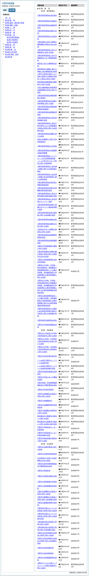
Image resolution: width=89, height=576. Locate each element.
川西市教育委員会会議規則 (47, 21)
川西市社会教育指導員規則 (47, 454)
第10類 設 (10, 49)
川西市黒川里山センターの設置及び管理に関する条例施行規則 (47, 516)
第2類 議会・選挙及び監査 (14, 23)
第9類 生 (10, 47)
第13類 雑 (8, 57)
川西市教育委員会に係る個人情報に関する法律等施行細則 (47, 168)
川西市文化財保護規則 (45, 553)
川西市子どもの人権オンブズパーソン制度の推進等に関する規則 (47, 565)
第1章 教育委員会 (13, 37)
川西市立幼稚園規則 (44, 401)
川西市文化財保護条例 (45, 548)
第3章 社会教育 (12, 42)
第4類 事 (10, 28)
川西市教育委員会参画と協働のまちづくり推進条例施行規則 (47, 207)
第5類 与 (10, 30)
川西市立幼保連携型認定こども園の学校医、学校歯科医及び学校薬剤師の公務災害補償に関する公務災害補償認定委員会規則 (47, 300)
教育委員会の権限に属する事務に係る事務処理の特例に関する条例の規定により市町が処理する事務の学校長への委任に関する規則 (47, 74)
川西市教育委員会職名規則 (47, 219)
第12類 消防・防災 (12, 54)
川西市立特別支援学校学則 (47, 356)
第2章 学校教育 (12, 40)
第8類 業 (10, 45)
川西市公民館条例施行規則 (47, 476)
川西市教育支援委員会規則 (47, 320)
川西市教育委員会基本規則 (47, 15)
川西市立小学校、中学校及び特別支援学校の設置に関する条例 (47, 341)
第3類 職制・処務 (11, 25)
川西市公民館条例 (43, 470)
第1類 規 (10, 20)
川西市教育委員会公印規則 (47, 146)
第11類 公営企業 (11, 52)
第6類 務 (10, 32)
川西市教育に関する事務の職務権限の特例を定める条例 (47, 44)
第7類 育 (10, 35)
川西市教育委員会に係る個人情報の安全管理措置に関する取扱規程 (47, 176)
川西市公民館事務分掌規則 (47, 482)
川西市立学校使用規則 (45, 389)
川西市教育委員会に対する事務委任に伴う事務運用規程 (47, 58)
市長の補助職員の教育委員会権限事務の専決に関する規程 (47, 90)
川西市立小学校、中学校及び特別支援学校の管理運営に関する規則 (47, 349)
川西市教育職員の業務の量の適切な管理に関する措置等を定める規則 (47, 254)
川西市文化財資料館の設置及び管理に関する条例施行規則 (47, 541)
